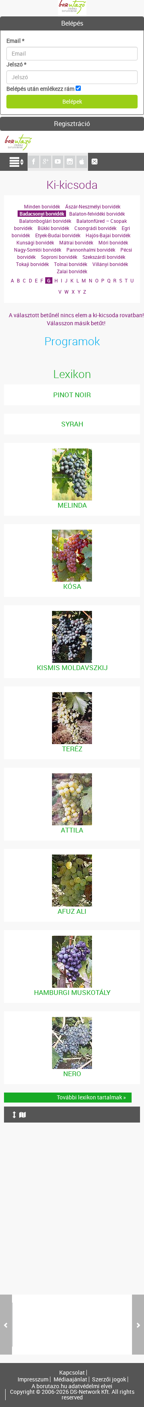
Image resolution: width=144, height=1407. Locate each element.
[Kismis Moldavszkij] (72, 614)
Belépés (72, 23)
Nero (72, 1073)
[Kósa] (72, 533)
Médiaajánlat (70, 1379)
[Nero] (72, 1021)
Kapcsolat (72, 1372)
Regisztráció (72, 123)
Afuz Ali (72, 911)
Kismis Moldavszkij (72, 667)
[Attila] (72, 777)
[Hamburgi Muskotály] (72, 939)
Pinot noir (72, 394)
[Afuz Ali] (72, 858)
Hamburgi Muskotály (72, 992)
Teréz (72, 748)
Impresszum (33, 1379)
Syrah (72, 423)
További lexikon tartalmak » (91, 1097)
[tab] (72, 23)
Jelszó (16, 64)
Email (15, 40)
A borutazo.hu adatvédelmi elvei (72, 1386)
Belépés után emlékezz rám (40, 88)
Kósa (72, 586)
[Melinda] (72, 452)
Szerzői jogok (109, 1379)
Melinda (72, 505)
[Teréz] (72, 696)
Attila (72, 830)
